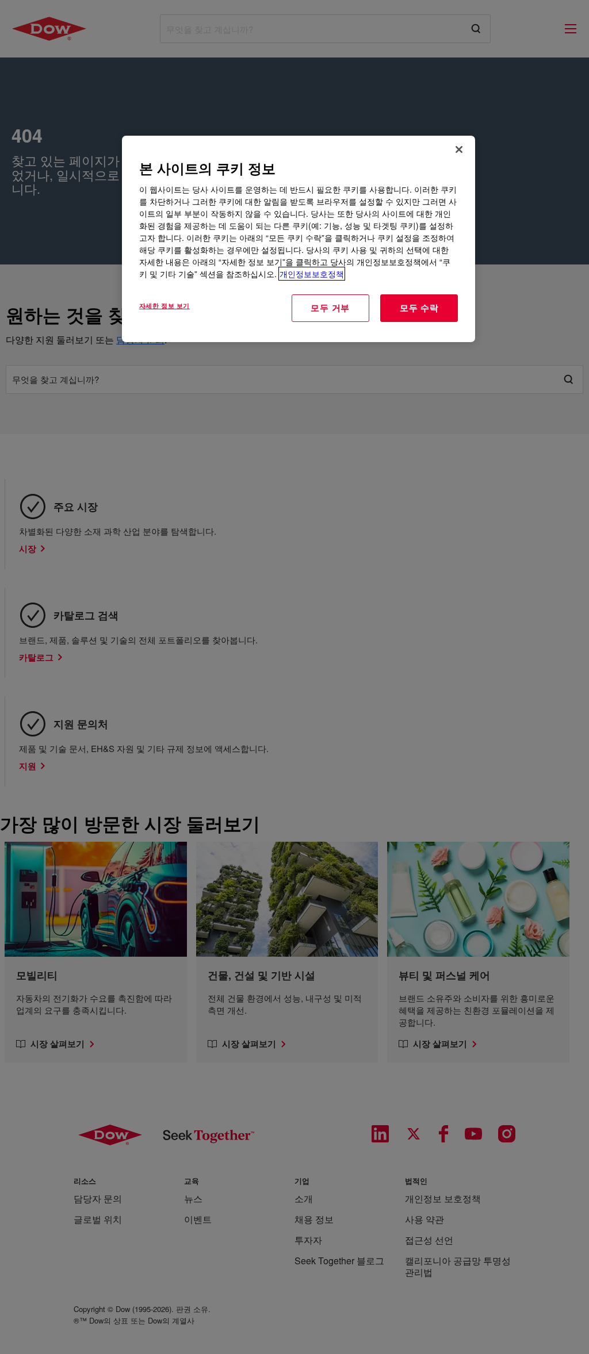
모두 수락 (419, 307)
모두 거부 (330, 307)
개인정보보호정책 (312, 273)
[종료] (459, 149)
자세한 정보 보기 (164, 305)
